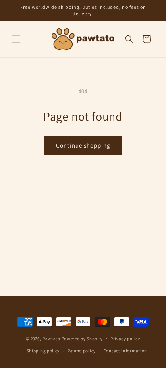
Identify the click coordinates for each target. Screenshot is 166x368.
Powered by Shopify (82, 338)
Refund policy (81, 351)
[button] (16, 39)
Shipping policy (43, 351)
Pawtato (51, 338)
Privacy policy (125, 338)
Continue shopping (83, 145)
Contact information (125, 351)
